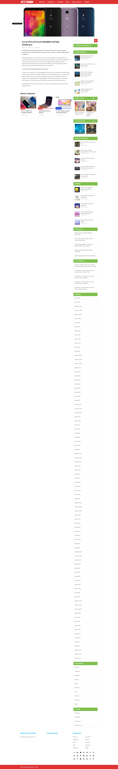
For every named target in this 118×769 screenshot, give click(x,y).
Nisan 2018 (77, 617)
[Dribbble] (93, 752)
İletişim (86, 2)
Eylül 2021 (77, 449)
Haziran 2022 (78, 412)
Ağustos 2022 (78, 404)
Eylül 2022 (77, 400)
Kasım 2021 (78, 441)
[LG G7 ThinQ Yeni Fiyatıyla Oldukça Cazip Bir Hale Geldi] (28, 102)
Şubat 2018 (78, 625)
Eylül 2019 (77, 547)
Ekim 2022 (77, 396)
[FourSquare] (77, 759)
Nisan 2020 (77, 519)
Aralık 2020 (77, 486)
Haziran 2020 (78, 511)
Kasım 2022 (78, 392)
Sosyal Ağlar (76, 2)
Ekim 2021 (77, 445)
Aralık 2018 (77, 584)
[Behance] (77, 752)
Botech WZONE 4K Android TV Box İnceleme (88, 175)
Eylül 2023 (77, 351)
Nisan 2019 (77, 568)
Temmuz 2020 (78, 506)
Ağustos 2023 (78, 355)
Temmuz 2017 (78, 654)
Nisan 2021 (77, 470)
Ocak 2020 (77, 531)
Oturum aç (77, 713)
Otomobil (60, 2)
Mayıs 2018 (78, 613)
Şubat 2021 (78, 478)
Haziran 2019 (78, 560)
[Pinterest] (87, 752)
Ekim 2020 (77, 494)
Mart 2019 (77, 572)
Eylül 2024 (77, 302)
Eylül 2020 (77, 498)
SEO (76, 691)
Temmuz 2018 (78, 605)
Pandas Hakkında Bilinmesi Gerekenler (87, 196)
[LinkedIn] (74, 755)
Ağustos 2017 (78, 650)
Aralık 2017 (77, 633)
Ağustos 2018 (78, 601)
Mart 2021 (77, 474)
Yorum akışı (78, 721)
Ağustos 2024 (78, 306)
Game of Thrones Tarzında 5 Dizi (88, 142)
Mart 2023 (77, 375)
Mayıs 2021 (78, 466)
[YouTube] (74, 759)
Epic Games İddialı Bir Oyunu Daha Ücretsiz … (88, 64)
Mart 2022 (77, 425)
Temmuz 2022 (78, 408)
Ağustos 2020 (78, 502)
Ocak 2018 (77, 629)
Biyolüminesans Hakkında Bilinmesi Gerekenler (87, 56)
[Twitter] (80, 755)
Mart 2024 (77, 326)
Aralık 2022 (77, 388)
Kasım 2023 (78, 343)
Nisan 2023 (77, 371)
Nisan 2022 (77, 420)
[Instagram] (90, 752)
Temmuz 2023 (78, 359)
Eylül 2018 (77, 596)
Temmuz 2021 (78, 457)
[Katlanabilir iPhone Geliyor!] (46, 102)
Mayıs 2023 (78, 367)
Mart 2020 (77, 523)
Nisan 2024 (77, 322)
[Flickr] (80, 752)
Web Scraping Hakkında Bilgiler (87, 220)
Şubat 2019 (78, 576)
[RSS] (93, 759)
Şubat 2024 (78, 330)
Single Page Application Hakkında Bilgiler (87, 89)
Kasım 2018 (78, 588)
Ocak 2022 (77, 433)
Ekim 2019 (77, 543)
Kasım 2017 (78, 637)
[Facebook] (74, 752)
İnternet (77, 679)
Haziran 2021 (78, 461)
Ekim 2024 (77, 298)
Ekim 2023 (77, 347)
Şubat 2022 (78, 429)
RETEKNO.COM (24, 767)
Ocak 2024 (77, 335)
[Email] (90, 759)
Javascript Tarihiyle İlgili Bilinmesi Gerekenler (87, 188)
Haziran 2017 (78, 658)
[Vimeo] (84, 755)
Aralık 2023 (77, 339)
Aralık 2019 (77, 535)
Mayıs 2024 (78, 318)
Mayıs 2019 (78, 564)
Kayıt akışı (77, 717)
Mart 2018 (77, 621)
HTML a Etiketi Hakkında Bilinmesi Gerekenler (87, 212)
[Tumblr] (90, 755)
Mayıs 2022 (78, 416)
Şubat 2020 (78, 527)
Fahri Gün (25, 47)
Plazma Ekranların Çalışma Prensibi (87, 159)
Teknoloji (50, 2)
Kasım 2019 (78, 539)
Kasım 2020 (78, 490)
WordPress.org (78, 725)
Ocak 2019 (77, 580)
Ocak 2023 (77, 384)
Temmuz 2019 (78, 556)
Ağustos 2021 (78, 453)
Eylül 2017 (77, 646)
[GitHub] (93, 755)
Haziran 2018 (78, 609)
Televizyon (77, 700)
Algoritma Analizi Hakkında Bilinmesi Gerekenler (87, 81)
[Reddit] (80, 759)
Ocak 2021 (77, 482)
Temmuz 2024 (78, 310)
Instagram (77, 675)
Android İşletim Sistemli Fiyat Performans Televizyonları (88, 167)
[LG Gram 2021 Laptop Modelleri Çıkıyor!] (63, 102)
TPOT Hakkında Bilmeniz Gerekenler (87, 204)
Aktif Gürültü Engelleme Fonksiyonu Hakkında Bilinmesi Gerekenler (87, 73)
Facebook (77, 671)
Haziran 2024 (78, 314)
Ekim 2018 (77, 592)
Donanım (77, 667)
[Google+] (84, 752)
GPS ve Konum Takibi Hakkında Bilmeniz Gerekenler (88, 151)
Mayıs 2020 (78, 515)
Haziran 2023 (78, 363)
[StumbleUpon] (87, 755)
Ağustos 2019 (78, 551)
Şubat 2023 (78, 380)
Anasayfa (42, 2)
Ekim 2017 (77, 641)
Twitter (76, 704)
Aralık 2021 (77, 437)
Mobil (68, 2)
